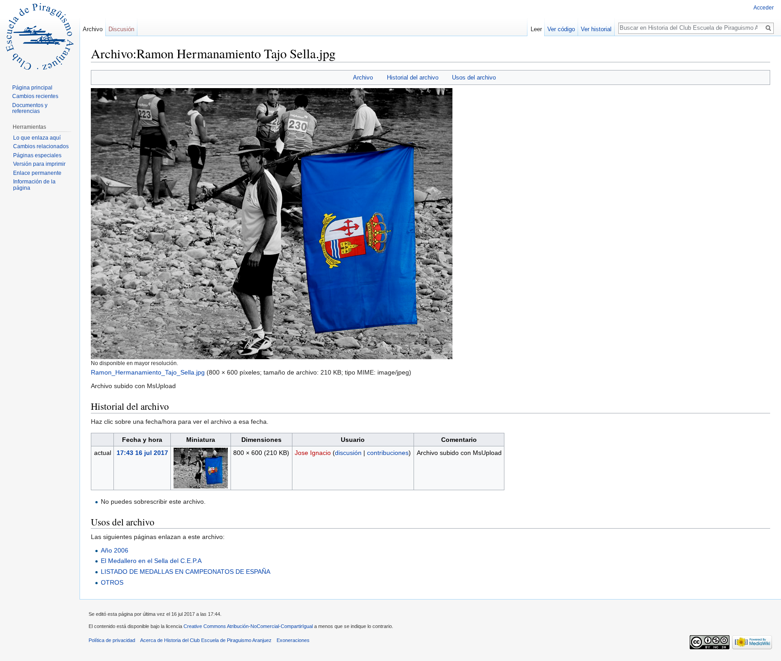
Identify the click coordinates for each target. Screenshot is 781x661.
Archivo (363, 77)
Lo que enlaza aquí (37, 138)
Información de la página (34, 184)
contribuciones (388, 452)
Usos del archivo (474, 77)
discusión (348, 452)
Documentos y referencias (29, 108)
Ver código (561, 29)
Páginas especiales (37, 155)
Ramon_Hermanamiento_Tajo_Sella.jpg (148, 372)
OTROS (112, 582)
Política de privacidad (112, 640)
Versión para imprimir (39, 164)
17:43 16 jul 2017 (142, 452)
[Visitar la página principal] (40, 36)
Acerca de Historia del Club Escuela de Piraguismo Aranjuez (206, 640)
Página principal (32, 87)
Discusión (121, 29)
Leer (536, 29)
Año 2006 (114, 550)
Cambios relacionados (41, 146)
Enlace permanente (37, 173)
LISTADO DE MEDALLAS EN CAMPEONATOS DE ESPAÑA (185, 571)
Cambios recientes (35, 96)
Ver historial (596, 29)
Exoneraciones (293, 640)
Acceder (763, 8)
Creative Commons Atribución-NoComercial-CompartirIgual (248, 626)
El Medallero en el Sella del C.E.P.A (151, 560)
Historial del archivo (412, 77)
